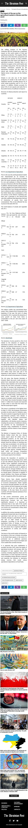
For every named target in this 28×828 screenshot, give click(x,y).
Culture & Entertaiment (18, 803)
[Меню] (2, 3)
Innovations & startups (5, 806)
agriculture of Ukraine (18, 570)
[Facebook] (4, 25)
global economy (19, 580)
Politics (4, 809)
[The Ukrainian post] (14, 3)
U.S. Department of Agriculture (14, 172)
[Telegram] (11, 25)
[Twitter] (13, 820)
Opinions (17, 806)
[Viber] (17, 25)
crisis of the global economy (7, 580)
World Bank (8, 338)
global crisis (4, 583)
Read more (14, 796)
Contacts (17, 809)
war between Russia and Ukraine (8, 577)
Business (2, 11)
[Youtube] (17, 820)
